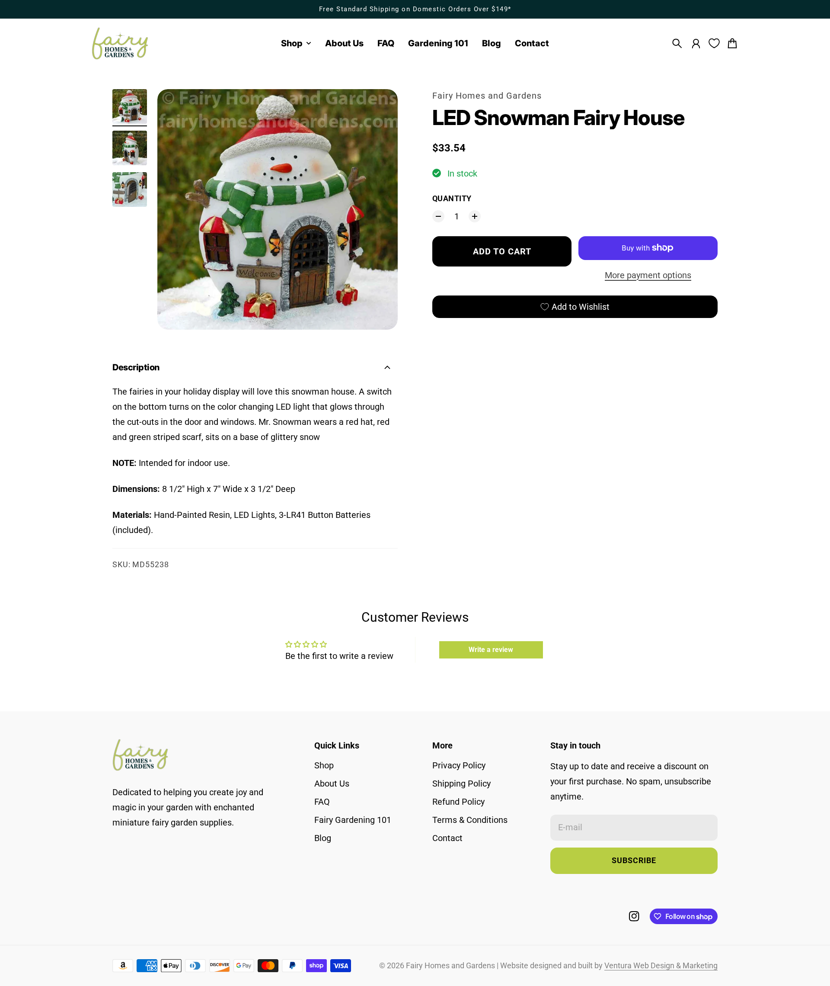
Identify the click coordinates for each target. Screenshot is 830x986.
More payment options (648, 275)
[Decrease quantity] (438, 216)
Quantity (452, 198)
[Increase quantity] (475, 216)
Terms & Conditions (470, 820)
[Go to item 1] (129, 106)
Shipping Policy (461, 783)
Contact (447, 838)
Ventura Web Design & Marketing (661, 965)
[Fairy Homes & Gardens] (120, 43)
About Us (331, 783)
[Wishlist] (714, 43)
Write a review (491, 650)
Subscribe (634, 860)
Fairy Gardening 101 (352, 820)
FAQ (322, 802)
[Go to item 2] (129, 148)
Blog (322, 838)
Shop (324, 765)
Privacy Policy (458, 765)
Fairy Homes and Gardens (487, 95)
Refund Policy (458, 802)
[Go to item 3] (129, 189)
